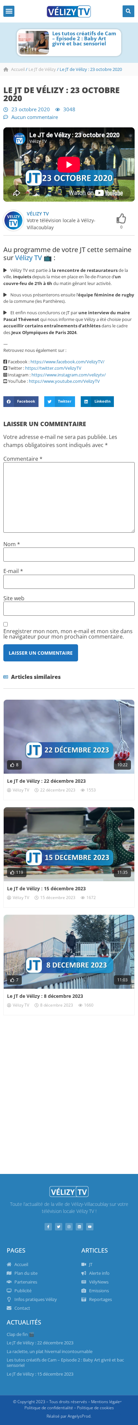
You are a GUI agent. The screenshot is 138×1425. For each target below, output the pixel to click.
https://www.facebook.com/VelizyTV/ (67, 362)
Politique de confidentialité (48, 1408)
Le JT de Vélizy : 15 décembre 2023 (46, 888)
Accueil (18, 69)
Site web (13, 598)
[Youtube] (89, 1226)
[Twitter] (58, 1226)
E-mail (13, 571)
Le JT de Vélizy (42, 69)
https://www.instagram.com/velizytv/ (68, 375)
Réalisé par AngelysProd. (69, 1416)
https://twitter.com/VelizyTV (53, 368)
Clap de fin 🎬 (20, 1334)
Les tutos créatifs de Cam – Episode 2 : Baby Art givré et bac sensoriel (84, 38)
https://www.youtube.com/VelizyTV (64, 381)
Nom (11, 544)
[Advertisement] (69, 1094)
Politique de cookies (95, 1408)
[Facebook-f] (48, 1226)
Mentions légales (106, 1401)
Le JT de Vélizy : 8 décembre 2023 (45, 996)
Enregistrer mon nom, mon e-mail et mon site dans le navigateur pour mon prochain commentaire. (68, 633)
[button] (8, 11)
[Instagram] (69, 1226)
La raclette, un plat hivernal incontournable (49, 1351)
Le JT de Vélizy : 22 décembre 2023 (46, 781)
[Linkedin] (79, 1226)
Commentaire (23, 458)
